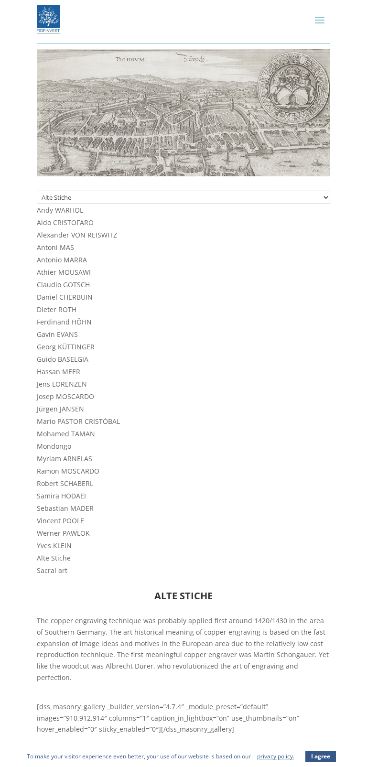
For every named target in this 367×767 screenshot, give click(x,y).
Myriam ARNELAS (64, 458)
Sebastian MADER (65, 508)
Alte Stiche (54, 557)
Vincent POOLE (60, 520)
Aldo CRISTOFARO (65, 222)
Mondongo (54, 446)
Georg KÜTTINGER (66, 346)
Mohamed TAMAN (66, 433)
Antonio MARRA (62, 259)
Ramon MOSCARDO (68, 470)
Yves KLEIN (54, 545)
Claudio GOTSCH (63, 284)
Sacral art (52, 570)
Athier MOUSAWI (64, 272)
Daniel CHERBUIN (65, 297)
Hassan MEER (58, 371)
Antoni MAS (55, 247)
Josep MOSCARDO (65, 396)
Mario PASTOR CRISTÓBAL (78, 421)
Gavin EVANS (57, 334)
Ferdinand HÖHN (64, 321)
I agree (320, 756)
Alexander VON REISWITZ (77, 234)
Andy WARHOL (60, 210)
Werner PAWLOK (63, 533)
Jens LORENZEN (62, 384)
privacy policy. (275, 756)
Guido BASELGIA (62, 359)
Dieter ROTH (56, 309)
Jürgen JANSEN (60, 408)
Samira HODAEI (61, 495)
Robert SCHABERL (65, 483)
